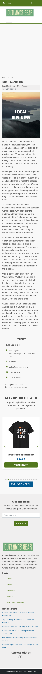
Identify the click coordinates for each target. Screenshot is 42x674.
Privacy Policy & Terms (29, 671)
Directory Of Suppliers (15, 602)
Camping (10, 578)
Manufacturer (7, 77)
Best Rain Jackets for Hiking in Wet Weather (20, 626)
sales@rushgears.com (18, 367)
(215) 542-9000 (15, 361)
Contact (8, 3)
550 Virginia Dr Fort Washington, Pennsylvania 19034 (22, 353)
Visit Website (14, 372)
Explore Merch (21, 484)
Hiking (9, 584)
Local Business (8, 86)
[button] (37, 446)
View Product (21, 465)
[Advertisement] (21, 46)
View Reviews (15, 377)
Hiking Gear (11, 590)
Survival (10, 596)
